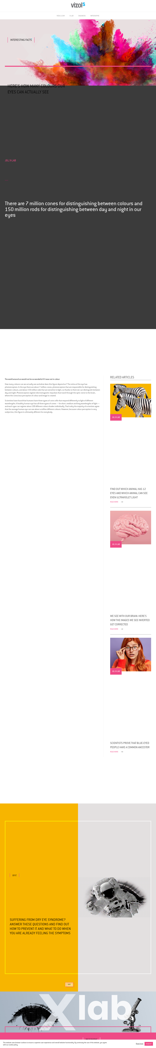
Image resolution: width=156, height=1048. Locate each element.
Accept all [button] (148, 1044)
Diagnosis (82, 16)
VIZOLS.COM (61, 16)
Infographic (94, 16)
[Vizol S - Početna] (78, 5)
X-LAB (71, 16)
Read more (139, 1044)
